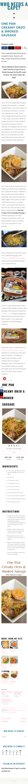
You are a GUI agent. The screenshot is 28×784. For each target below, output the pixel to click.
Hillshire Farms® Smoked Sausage (12, 258)
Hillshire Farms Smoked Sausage (12, 350)
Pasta (10, 708)
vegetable (15, 712)
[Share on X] (11, 47)
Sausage (13, 708)
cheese (18, 710)
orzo (2, 712)
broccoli (15, 710)
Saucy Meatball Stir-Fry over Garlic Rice (5, 681)
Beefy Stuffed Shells (13, 665)
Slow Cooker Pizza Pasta (13, 650)
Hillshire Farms (6, 313)
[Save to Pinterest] (18, 47)
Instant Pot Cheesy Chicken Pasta (5, 651)
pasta (5, 712)
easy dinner (22, 710)
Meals (8, 708)
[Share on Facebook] (4, 47)
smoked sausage (9, 712)
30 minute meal (10, 710)
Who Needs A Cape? (14, 5)
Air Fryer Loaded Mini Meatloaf (13, 681)
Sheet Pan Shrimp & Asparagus (4, 666)
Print (14, 452)
